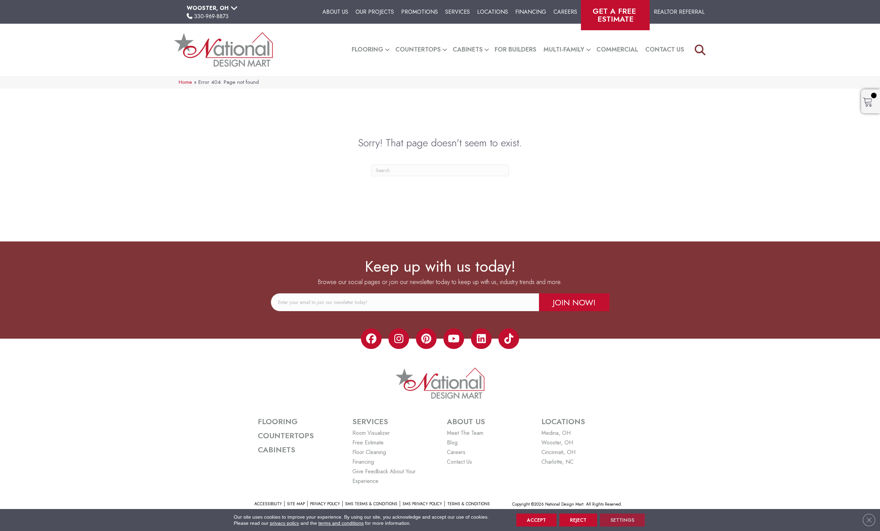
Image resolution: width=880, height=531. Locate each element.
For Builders (515, 49)
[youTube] (453, 338)
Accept (536, 520)
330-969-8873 (211, 16)
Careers (565, 12)
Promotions (419, 12)
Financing (530, 12)
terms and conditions (341, 523)
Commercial (617, 49)
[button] (387, 49)
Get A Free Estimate (615, 14)
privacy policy (284, 523)
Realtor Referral (679, 12)
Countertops (418, 49)
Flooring (367, 49)
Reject (578, 520)
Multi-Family (563, 49)
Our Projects (374, 12)
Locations (492, 12)
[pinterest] (426, 338)
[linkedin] (481, 338)
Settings (622, 520)
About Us (335, 12)
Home (185, 82)
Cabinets (468, 49)
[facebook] (371, 338)
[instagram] (398, 338)
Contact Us (664, 49)
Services (457, 12)
